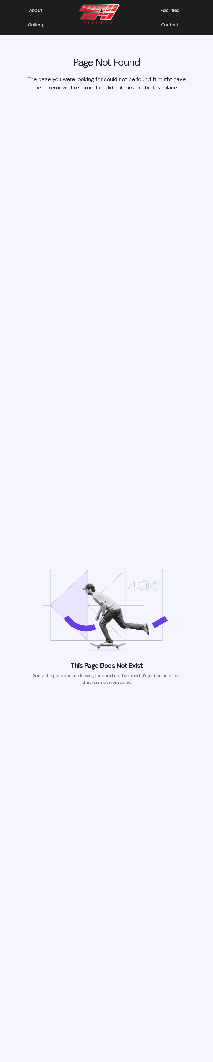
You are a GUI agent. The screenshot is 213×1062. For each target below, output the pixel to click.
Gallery (36, 24)
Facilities (169, 10)
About (35, 10)
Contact (170, 24)
